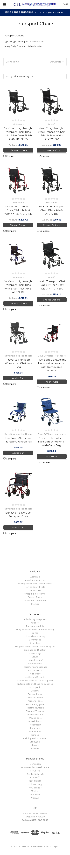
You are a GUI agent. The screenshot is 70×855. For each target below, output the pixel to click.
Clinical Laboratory (35, 636)
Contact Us (35, 590)
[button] (35, 62)
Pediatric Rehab (35, 697)
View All (35, 798)
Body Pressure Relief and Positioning (35, 629)
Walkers (35, 748)
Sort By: (9, 76)
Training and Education (35, 738)
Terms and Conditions (35, 600)
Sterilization (35, 731)
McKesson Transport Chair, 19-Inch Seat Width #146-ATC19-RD (18, 210)
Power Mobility (35, 714)
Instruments (35, 670)
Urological (35, 741)
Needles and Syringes (35, 677)
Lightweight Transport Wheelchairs (23, 41)
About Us (35, 576)
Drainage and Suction (35, 650)
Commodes (35, 639)
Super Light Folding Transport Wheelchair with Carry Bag (51, 441)
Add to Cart (18, 378)
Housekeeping (35, 660)
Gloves (35, 656)
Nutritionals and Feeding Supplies (35, 684)
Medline (35, 791)
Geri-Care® (35, 781)
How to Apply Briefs (35, 587)
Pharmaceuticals (35, 707)
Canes (35, 633)
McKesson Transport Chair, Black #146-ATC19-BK (52, 210)
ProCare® (35, 770)
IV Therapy (35, 673)
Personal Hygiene (35, 704)
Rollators (35, 728)
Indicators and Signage (35, 667)
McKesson (35, 764)
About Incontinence (35, 580)
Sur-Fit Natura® (35, 774)
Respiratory (35, 724)
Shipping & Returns (35, 593)
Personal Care (35, 701)
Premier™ (35, 777)
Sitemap (35, 604)
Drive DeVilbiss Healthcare (35, 767)
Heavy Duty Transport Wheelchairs (22, 46)
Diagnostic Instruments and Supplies (35, 646)
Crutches (35, 643)
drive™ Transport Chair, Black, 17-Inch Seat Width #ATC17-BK (51, 285)
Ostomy (35, 690)
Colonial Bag (35, 784)
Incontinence (35, 663)
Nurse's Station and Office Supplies (35, 680)
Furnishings (35, 653)
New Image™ (35, 787)
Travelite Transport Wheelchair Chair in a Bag (18, 363)
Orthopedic (35, 687)
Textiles (35, 735)
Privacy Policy (35, 597)
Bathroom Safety (35, 626)
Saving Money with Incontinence (35, 583)
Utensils (35, 745)
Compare (11, 156)
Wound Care (35, 718)
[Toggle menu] (4, 4)
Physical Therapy (35, 711)
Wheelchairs (35, 721)
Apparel (35, 622)
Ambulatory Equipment (35, 619)
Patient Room (35, 694)
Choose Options (18, 150)
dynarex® (35, 794)
